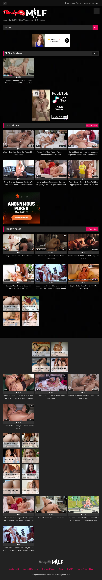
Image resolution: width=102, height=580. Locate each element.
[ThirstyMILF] (51, 13)
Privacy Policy (48, 569)
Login (86, 3)
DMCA (70, 569)
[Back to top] (94, 572)
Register (95, 3)
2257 (61, 569)
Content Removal (30, 569)
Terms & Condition (85, 569)
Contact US (14, 569)
